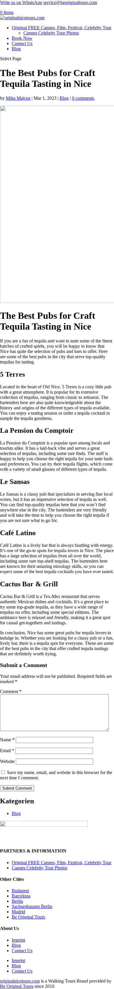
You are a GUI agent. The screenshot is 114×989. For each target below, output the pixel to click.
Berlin (17, 901)
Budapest (20, 890)
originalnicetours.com (20, 980)
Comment (11, 691)
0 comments (83, 98)
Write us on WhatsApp (21, 2)
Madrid (18, 911)
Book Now (22, 38)
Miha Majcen (18, 98)
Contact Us (22, 43)
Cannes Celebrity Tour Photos (51, 32)
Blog (16, 48)
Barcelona (21, 895)
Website (7, 761)
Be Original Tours (28, 916)
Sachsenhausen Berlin (32, 906)
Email (7, 750)
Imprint (18, 940)
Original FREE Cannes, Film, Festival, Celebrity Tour (61, 27)
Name (7, 739)
